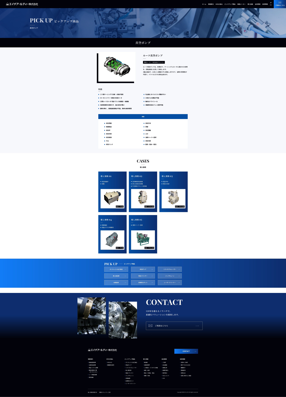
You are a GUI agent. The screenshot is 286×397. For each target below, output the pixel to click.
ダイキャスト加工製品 (131, 362)
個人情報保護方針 (92, 392)
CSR (164, 378)
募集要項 (183, 370)
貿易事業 (91, 377)
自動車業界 (147, 365)
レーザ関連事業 (93, 374)
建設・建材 (147, 370)
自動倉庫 (128, 378)
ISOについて (166, 375)
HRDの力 (109, 362)
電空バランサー (130, 373)
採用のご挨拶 (184, 362)
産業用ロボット (130, 381)
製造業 (146, 362)
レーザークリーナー (131, 383)
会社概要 (165, 365)
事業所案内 (165, 370)
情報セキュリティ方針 (105, 392)
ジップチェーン (130, 375)
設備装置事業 (92, 362)
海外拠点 (165, 373)
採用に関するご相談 (186, 375)
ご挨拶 (164, 362)
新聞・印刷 (147, 375)
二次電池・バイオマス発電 (151, 367)
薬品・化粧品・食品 (149, 373)
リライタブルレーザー (131, 367)
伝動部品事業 (92, 365)
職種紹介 (183, 367)
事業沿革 (165, 367)
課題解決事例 (110, 365)
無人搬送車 (128, 370)
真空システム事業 (93, 367)
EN (271, 5)
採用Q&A (183, 373)
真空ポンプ (128, 365)
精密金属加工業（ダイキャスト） (93, 371)
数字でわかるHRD (185, 365)
